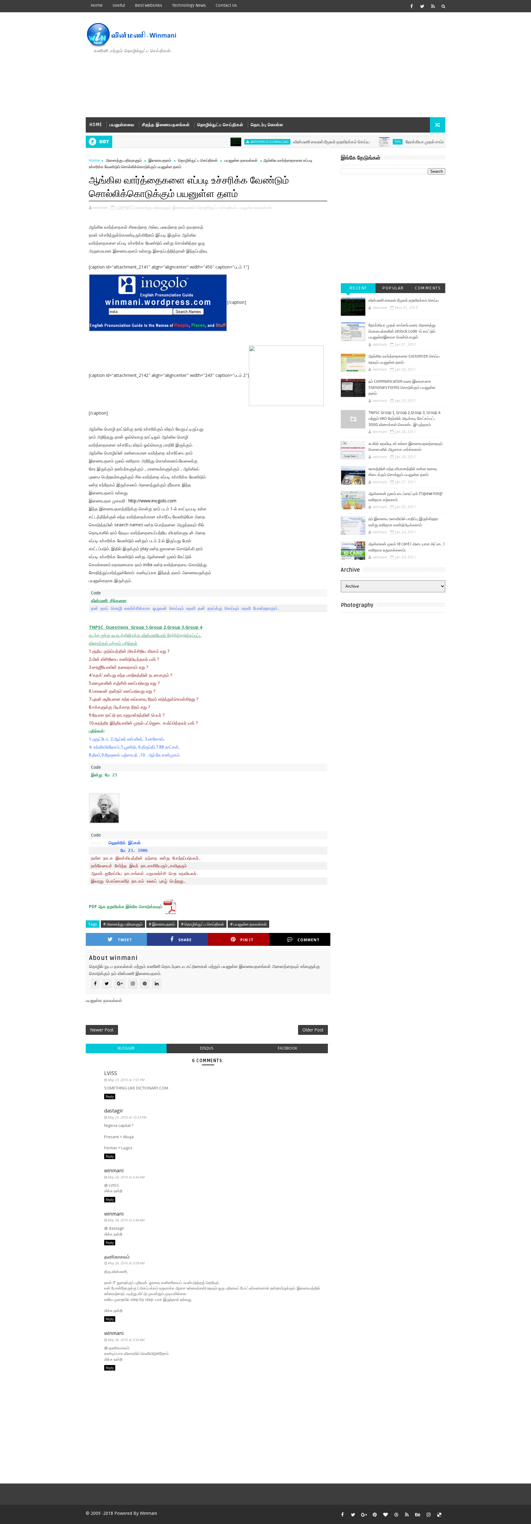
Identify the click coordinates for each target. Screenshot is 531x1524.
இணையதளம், (184, 207)
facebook (287, 1048)
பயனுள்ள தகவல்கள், (255, 207)
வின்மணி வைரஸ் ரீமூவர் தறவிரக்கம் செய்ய (304, 142)
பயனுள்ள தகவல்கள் (241, 160)
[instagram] (428, 1514)
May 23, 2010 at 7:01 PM (126, 1079)
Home (97, 5)
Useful (118, 5)
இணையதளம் (159, 160)
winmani (114, 1170)
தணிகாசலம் (117, 1256)
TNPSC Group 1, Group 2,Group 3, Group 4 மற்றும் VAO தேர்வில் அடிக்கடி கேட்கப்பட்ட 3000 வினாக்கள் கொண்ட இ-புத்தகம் (404, 418)
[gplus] (363, 1514)
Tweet (125, 939)
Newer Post (102, 1030)
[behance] (417, 1514)
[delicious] (439, 1514)
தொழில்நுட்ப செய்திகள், (217, 207)
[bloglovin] (385, 1514)
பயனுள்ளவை (122, 124)
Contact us (226, 5)
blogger (126, 1048)
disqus (206, 1048)
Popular (393, 288)
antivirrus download (242, 142)
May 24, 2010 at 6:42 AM (126, 1177)
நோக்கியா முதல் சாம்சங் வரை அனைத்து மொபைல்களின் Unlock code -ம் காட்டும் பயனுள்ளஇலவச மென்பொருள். (401, 331)
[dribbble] (396, 1514)
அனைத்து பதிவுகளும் (124, 160)
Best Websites (148, 5)
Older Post (313, 1030)
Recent (358, 288)
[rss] (433, 6)
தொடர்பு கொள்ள (267, 124)
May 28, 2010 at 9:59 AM (126, 1339)
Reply (110, 1096)
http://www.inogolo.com (152, 501)
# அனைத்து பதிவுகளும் (123, 924)
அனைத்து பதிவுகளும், (153, 207)
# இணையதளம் (162, 924)
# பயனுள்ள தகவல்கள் (248, 924)
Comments (428, 288)
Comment (308, 939)
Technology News (189, 5)
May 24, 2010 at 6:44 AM (126, 1220)
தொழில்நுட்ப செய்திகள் (220, 124)
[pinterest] (374, 1514)
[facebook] (411, 6)
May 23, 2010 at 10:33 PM (127, 1117)
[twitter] (422, 6)
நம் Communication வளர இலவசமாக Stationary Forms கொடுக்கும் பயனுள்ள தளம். (401, 387)
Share (185, 939)
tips (371, 142)
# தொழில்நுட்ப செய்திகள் (202, 924)
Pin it (247, 939)
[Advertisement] (333, 65)
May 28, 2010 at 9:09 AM (126, 1263)
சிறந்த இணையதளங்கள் (166, 124)
